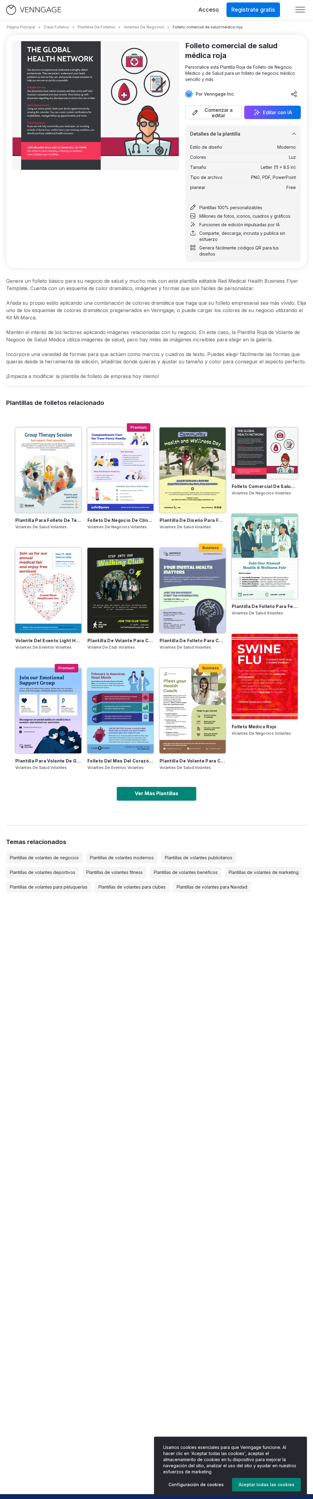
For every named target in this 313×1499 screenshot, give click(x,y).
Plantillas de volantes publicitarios (198, 857)
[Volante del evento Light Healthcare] (48, 590)
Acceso (208, 9)
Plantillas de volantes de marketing (264, 872)
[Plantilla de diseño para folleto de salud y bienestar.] (193, 470)
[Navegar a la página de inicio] (33, 10)
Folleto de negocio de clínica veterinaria (120, 520)
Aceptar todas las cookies (266, 1484)
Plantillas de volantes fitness (114, 872)
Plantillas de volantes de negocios (44, 857)
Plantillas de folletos (96, 27)
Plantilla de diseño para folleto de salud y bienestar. (193, 520)
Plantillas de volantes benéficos (186, 872)
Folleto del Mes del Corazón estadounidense (120, 760)
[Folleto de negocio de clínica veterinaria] (120, 470)
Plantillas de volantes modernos (122, 857)
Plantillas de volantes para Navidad (212, 887)
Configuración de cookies (196, 1484)
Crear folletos (56, 27)
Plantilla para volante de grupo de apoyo (48, 760)
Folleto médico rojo (254, 726)
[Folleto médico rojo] (265, 676)
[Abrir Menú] (300, 9)
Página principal (21, 27)
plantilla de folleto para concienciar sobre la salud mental (193, 640)
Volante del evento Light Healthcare (48, 640)
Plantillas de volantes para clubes (132, 887)
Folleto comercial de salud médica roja (265, 486)
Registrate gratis (253, 9)
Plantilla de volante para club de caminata (120, 640)
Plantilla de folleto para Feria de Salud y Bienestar (265, 606)
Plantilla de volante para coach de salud (193, 760)
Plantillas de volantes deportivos (42, 872)
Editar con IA (277, 112)
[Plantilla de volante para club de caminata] (120, 590)
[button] (213, 112)
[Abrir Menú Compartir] (294, 94)
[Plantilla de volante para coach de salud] (193, 710)
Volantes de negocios (144, 27)
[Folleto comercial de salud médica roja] (265, 453)
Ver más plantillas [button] (156, 793)
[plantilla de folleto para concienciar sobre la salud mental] (193, 590)
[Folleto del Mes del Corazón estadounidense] (120, 710)
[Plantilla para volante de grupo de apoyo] (48, 710)
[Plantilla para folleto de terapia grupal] (48, 470)
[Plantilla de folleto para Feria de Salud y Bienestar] (265, 556)
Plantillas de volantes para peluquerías (48, 887)
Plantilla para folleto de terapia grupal (48, 520)
